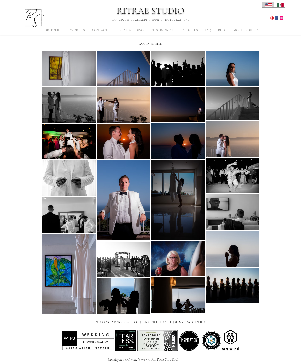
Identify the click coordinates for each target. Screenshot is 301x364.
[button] (51, 30)
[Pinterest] (272, 18)
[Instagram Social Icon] (281, 18)
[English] (268, 4)
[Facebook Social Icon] (276, 18)
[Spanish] (279, 4)
